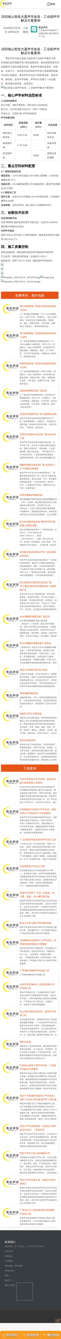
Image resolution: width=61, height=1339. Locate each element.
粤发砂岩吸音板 (28, 740)
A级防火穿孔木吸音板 (31, 713)
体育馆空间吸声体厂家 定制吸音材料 (38, 414)
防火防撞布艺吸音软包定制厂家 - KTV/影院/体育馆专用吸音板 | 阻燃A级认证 (38, 586)
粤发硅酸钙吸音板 (29, 693)
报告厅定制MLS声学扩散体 (33, 669)
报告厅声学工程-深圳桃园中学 (35, 1153)
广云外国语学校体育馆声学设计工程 (38, 839)
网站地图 (18, 1265)
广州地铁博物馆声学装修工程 (34, 970)
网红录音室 (25, 1041)
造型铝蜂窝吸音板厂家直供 (33, 390)
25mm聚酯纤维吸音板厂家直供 (35, 643)
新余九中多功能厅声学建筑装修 (36, 922)
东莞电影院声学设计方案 (32, 866)
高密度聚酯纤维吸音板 (31, 494)
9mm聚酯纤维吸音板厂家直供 (35, 616)
